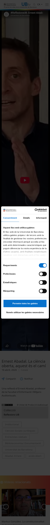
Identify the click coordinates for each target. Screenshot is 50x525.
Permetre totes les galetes (25, 303)
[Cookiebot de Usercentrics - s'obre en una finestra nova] (35, 210)
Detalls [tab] (26, 218)
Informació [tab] (41, 218)
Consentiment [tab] (10, 218)
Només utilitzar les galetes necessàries (25, 312)
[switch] (43, 274)
